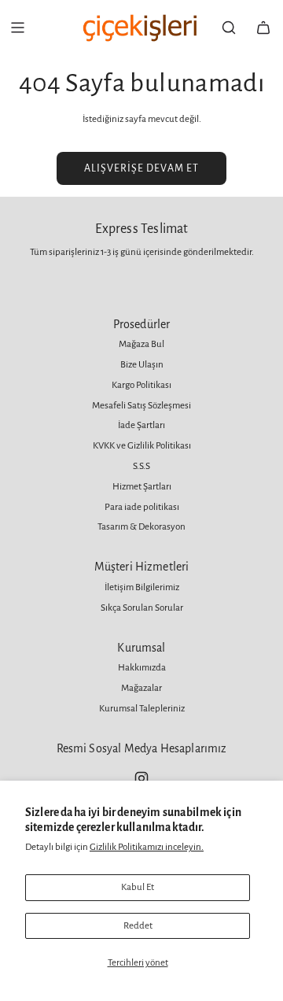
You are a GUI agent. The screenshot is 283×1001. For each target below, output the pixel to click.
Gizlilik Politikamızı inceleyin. (147, 847)
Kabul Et (137, 887)
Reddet (138, 926)
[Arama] (228, 27)
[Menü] (17, 27)
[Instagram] (141, 778)
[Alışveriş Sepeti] (263, 27)
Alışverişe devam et (141, 168)
